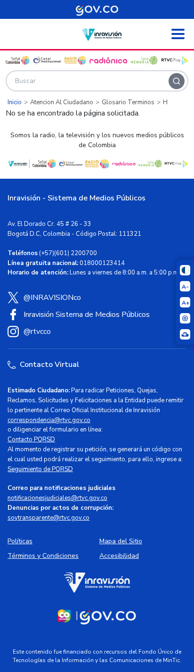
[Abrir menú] (178, 34)
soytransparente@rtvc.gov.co (48, 518)
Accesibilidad (119, 555)
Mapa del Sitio (120, 541)
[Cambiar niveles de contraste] (185, 270)
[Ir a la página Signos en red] (185, 334)
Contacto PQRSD (31, 439)
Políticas (20, 541)
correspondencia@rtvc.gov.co (49, 420)
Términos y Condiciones (43, 555)
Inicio (15, 102)
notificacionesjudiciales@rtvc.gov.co (57, 498)
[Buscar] (177, 81)
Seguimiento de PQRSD (40, 469)
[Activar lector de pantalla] (185, 318)
